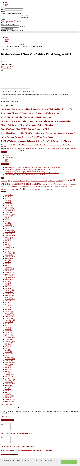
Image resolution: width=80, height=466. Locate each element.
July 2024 (8, 239)
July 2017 (8, 387)
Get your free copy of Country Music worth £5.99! (21, 446)
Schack (66, 186)
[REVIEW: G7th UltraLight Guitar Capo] (6, 429)
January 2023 (9, 270)
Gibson (56, 184)
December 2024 (10, 230)
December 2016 (10, 399)
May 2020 (8, 327)
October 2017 (9, 382)
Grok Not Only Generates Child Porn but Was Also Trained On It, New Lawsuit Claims (36, 121)
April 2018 (8, 371)
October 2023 (9, 255)
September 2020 (10, 320)
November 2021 (10, 295)
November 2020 (10, 316)
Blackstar (22, 181)
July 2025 (8, 218)
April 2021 (8, 308)
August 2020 (9, 322)
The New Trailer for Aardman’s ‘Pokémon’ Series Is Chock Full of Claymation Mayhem (36, 141)
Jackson (75, 184)
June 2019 (8, 346)
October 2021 (9, 297)
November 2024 (10, 232)
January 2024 (9, 249)
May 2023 (8, 263)
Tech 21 (42, 189)
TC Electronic (26, 189)
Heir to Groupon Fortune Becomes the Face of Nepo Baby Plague (27, 137)
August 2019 (9, 343)
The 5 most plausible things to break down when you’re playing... (27, 450)
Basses (7, 4)
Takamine (12, 189)
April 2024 (8, 244)
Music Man (33, 186)
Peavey (44, 186)
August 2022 (9, 279)
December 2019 (10, 336)
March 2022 (8, 288)
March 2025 (8, 225)
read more (4, 98)
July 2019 (8, 345)
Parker (40, 186)
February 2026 (9, 205)
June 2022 (8, 283)
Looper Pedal (13, 186)
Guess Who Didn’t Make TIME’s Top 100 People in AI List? (25, 129)
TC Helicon (37, 189)
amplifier (4, 181)
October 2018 (9, 360)
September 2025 (10, 214)
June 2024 (8, 240)
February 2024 (9, 248)
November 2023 (10, 253)
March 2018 (8, 373)
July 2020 (8, 323)
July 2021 (8, 302)
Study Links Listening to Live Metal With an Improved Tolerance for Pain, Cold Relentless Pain (39, 133)
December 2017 (10, 378)
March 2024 (8, 246)
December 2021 (10, 293)
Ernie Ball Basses (10, 183)
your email (22, 26)
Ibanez (71, 184)
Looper (6, 186)
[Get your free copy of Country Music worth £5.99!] (6, 442)
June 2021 (8, 304)
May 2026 (8, 200)
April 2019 (8, 350)
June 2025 (8, 219)
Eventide (45, 184)
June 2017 (8, 389)
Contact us (4, 416)
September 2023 (10, 256)
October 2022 (9, 276)
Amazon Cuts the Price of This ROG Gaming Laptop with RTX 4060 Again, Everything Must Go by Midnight (42, 148)
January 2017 (9, 397)
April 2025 (8, 223)
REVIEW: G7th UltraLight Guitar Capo (17, 433)
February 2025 (9, 226)
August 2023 (9, 258)
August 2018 (9, 364)
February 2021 (9, 311)
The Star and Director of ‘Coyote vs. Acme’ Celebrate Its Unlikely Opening (30, 113)
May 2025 (8, 221)
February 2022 (9, 290)
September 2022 (10, 278)
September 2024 (10, 235)
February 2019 (9, 353)
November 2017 (10, 380)
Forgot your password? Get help (11, 21)
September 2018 (10, 362)
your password (23, 17)
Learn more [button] (7, 463)
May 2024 (8, 242)
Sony (70, 186)
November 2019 (10, 337)
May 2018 (8, 369)
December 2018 (10, 357)
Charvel (33, 181)
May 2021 (8, 306)
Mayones (26, 186)
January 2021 (9, 313)
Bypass (28, 181)
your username (23, 15)
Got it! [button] (69, 462)
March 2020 (8, 330)
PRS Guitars (53, 186)
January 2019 (9, 355)
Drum (60, 181)
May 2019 (8, 348)
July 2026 (8, 196)
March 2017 (8, 394)
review (63, 186)
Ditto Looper (53, 181)
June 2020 (8, 325)
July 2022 (8, 281)
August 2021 (9, 300)
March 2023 (8, 267)
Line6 (2, 186)
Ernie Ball (69, 180)
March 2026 (8, 203)
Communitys (9, 157)
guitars (62, 184)
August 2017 (9, 385)
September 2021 (10, 299)
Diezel (39, 181)
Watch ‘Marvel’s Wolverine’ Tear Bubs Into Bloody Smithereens (26, 117)
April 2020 (8, 329)
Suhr (7, 189)
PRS (48, 186)
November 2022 (10, 274)
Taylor (17, 189)
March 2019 (8, 352)
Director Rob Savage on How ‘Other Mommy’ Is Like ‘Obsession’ (27, 125)
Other (6, 6)
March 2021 (8, 309)
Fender (50, 184)
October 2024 (9, 233)
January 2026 (9, 207)
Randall (59, 186)
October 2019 (9, 339)
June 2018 (8, 367)
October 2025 (9, 212)
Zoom (50, 189)
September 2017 (10, 383)
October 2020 (9, 318)
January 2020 (9, 334)
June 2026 (8, 198)
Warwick (46, 189)
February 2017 (9, 396)
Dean (36, 181)
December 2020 (10, 315)
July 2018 (8, 366)
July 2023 (8, 260)
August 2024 (9, 237)
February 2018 (9, 375)
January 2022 (9, 292)
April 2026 (8, 202)
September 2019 (10, 341)
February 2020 (9, 332)
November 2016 (10, 401)
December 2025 (10, 209)
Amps (10, 181)
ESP (41, 184)
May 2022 (8, 285)
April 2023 (8, 265)
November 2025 (10, 210)
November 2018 (10, 359)
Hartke (67, 184)
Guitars (7, 2)
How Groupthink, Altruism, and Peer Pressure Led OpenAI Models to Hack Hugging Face (37, 109)
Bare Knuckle (16, 181)
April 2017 (8, 392)
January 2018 (9, 376)
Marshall (21, 186)
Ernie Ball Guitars (29, 183)
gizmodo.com (5, 61)
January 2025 (9, 228)
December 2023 (10, 251)
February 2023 (9, 269)
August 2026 (9, 195)
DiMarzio (44, 181)
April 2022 (8, 286)
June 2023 (8, 262)
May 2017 (8, 390)
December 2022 (10, 272)
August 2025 (9, 216)
